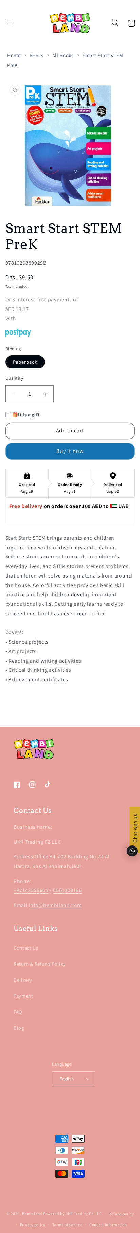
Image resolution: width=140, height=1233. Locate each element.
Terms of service (67, 1224)
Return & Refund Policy (40, 964)
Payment (23, 996)
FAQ (18, 1012)
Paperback (25, 362)
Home (14, 55)
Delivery (23, 980)
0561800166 (67, 890)
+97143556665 (31, 890)
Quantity (14, 378)
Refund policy (121, 1213)
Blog (19, 1028)
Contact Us (26, 948)
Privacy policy (32, 1224)
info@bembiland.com (55, 905)
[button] (9, 23)
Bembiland (32, 1213)
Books (36, 55)
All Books (63, 55)
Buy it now (70, 451)
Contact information (108, 1224)
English (66, 1079)
